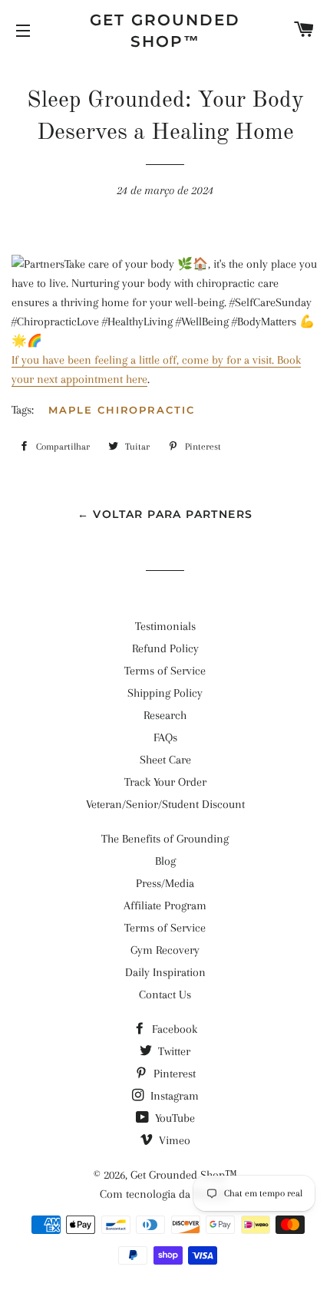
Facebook (173, 1029)
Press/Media (165, 883)
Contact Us (165, 994)
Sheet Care (165, 760)
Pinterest (173, 1073)
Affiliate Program (165, 905)
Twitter (172, 1051)
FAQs (165, 737)
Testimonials (165, 626)
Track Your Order (165, 782)
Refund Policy (165, 648)
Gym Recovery (165, 950)
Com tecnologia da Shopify (165, 1194)
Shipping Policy (165, 693)
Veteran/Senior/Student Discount (165, 804)
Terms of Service (165, 671)
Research (165, 715)
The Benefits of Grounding (165, 839)
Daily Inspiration (165, 972)
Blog (165, 861)
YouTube (173, 1118)
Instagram (173, 1096)
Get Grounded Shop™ (165, 31)
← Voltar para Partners (165, 514)
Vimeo (173, 1140)
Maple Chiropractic (121, 410)
